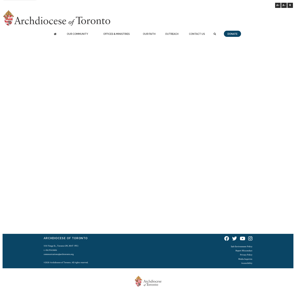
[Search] (214, 34)
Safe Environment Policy (241, 246)
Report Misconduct (244, 250)
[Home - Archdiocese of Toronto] (55, 34)
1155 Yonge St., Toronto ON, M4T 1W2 (61, 245)
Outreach (171, 34)
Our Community (77, 34)
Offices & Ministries (116, 34)
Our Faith (149, 34)
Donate (232, 34)
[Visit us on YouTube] (242, 239)
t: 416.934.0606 (50, 250)
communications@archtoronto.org (59, 254)
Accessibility (246, 263)
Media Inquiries (245, 259)
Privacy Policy (246, 254)
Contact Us (197, 34)
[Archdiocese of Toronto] (56, 18)
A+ (277, 5)
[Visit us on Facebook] (226, 239)
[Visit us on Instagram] (250, 239)
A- (284, 5)
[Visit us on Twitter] (234, 239)
